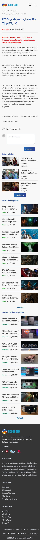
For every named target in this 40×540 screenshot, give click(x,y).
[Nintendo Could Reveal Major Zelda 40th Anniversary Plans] (29, 226)
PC (25, 529)
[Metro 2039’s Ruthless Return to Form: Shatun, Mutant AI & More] (29, 302)
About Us (5, 511)
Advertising (6, 514)
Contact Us (5, 523)
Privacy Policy (6, 520)
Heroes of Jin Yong (8, 493)
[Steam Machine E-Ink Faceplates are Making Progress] (29, 376)
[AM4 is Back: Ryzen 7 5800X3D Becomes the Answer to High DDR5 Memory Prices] (29, 338)
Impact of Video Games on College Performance (29, 185)
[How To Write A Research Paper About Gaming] (10, 166)
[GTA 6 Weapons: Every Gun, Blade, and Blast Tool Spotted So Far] (29, 277)
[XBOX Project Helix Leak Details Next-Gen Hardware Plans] (29, 389)
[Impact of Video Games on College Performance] (10, 191)
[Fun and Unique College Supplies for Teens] (10, 178)
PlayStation (8, 529)
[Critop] (19, 451)
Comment (29, 149)
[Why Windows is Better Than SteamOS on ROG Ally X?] (29, 414)
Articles (13, 11)
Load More (20, 195)
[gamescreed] (12, 451)
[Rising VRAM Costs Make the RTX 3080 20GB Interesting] (29, 363)
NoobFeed (5, 11)
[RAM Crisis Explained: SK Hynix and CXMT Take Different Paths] (29, 401)
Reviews (14, 533)
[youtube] (6, 451)
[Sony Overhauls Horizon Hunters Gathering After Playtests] (29, 213)
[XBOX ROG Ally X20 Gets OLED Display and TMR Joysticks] (29, 351)
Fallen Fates (6, 496)
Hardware (33, 533)
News (5, 533)
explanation (29, 50)
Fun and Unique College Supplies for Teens (28, 173)
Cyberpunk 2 (6, 490)
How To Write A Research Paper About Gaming (29, 160)
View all (20, 417)
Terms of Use (6, 517)
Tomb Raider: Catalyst (9, 499)
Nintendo (33, 529)
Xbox (17, 529)
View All (20, 307)
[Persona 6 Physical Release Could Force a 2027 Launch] (29, 251)
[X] (3, 451)
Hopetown (5, 487)
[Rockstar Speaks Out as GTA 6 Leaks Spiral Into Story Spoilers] (29, 239)
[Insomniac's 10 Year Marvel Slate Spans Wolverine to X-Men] (29, 289)
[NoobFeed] (10, 5)
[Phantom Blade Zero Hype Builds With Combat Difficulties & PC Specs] (29, 264)
